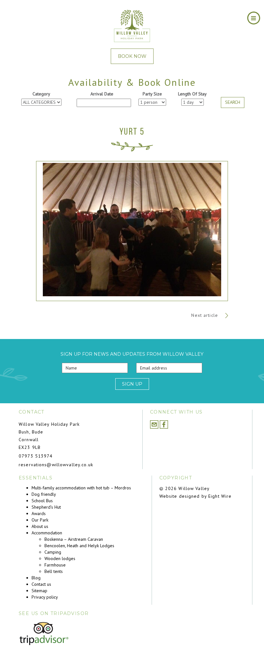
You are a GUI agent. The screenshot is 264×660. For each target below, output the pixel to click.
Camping (52, 552)
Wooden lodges (59, 558)
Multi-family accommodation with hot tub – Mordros (81, 488)
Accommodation (47, 533)
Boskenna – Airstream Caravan (73, 539)
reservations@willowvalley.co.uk (56, 465)
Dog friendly (44, 494)
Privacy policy (45, 597)
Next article (205, 315)
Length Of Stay (192, 94)
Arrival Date (101, 94)
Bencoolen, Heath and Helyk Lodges (79, 546)
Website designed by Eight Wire (195, 496)
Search (232, 102)
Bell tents (53, 571)
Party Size (152, 94)
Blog (36, 578)
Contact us (41, 584)
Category (41, 94)
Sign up (132, 384)
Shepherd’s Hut (46, 507)
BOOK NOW (132, 56)
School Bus (42, 501)
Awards (39, 513)
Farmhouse (55, 565)
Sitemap (39, 590)
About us (40, 526)
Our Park (40, 520)
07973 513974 (35, 456)
